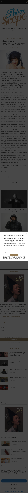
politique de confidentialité (17, 253)
